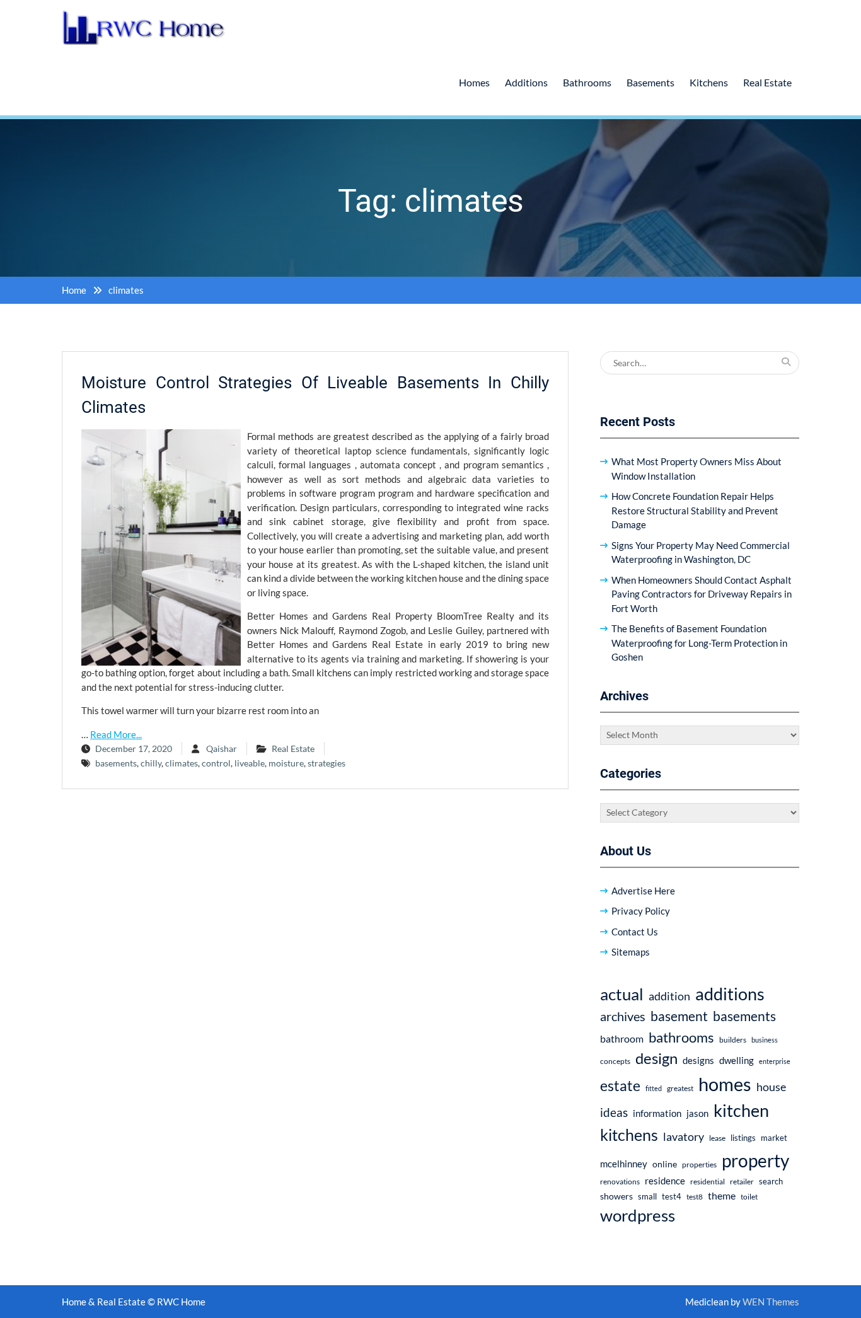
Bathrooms (587, 82)
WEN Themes (771, 1301)
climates (181, 763)
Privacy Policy (640, 910)
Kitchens (709, 82)
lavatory (683, 1136)
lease (717, 1138)
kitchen (741, 1110)
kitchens (629, 1134)
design (656, 1058)
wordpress (637, 1215)
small (647, 1196)
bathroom (622, 1038)
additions (730, 993)
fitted (653, 1088)
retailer (742, 1181)
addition (669, 996)
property (755, 1160)
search (771, 1181)
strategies (326, 763)
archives (622, 1016)
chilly (151, 763)
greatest (680, 1088)
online (664, 1164)
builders (732, 1040)
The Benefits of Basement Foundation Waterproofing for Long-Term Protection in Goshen (699, 642)
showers (616, 1196)
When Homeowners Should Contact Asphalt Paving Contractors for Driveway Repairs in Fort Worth (701, 594)
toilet (749, 1197)
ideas (614, 1112)
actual (622, 994)
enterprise (774, 1061)
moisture (286, 763)
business (764, 1040)
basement (679, 1016)
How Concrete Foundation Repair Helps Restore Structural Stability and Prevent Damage (694, 510)
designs (698, 1060)
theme (722, 1195)
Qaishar (221, 748)
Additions (526, 82)
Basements (650, 82)
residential (707, 1181)
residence (665, 1180)
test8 (694, 1197)
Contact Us (634, 931)
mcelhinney (623, 1163)
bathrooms (681, 1037)
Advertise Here (643, 890)
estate (620, 1085)
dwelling (736, 1060)
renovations (620, 1181)
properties (699, 1164)
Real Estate (767, 82)
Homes (474, 82)
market (774, 1138)
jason (697, 1113)
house (771, 1087)
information (657, 1113)
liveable (249, 763)
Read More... (116, 734)
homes (724, 1084)
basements (116, 763)
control (216, 763)
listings (743, 1138)
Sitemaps (630, 951)
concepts (615, 1061)
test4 (671, 1196)
